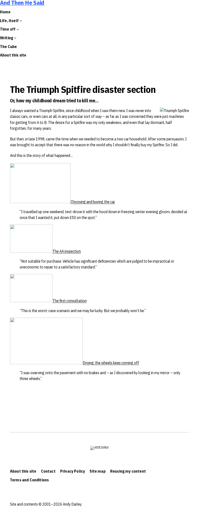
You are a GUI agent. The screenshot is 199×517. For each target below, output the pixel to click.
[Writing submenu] (15, 38)
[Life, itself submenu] (21, 20)
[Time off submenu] (18, 29)
